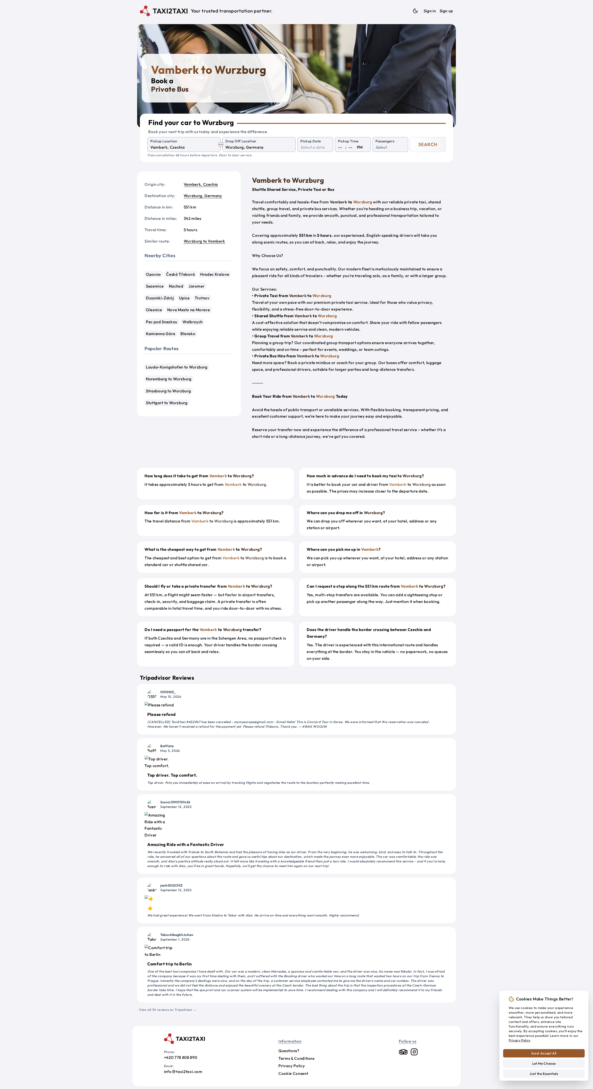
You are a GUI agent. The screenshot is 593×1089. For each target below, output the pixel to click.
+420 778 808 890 (180, 1057)
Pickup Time (348, 141)
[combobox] (184, 147)
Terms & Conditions (296, 1058)
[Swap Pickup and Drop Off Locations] (220, 144)
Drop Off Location (240, 141)
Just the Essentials (544, 1074)
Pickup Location (163, 141)
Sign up (446, 10)
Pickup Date (310, 141)
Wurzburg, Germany (203, 195)
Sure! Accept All (543, 1053)
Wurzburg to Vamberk (204, 241)
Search (427, 144)
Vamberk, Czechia (201, 184)
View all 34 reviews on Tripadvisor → (168, 1010)
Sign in (430, 10)
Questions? (288, 1050)
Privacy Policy (291, 1065)
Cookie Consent (293, 1073)
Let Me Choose (543, 1063)
